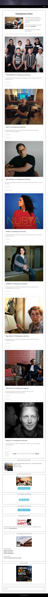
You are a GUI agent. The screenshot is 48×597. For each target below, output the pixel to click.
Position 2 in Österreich (8, 551)
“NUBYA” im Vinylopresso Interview (15, 231)
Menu (44, 6)
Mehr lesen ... (8, 82)
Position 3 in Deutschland (9, 553)
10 (33, 453)
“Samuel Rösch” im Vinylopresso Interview (17, 179)
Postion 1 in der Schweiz (8, 550)
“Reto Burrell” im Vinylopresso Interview (17, 388)
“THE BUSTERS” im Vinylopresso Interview (17, 75)
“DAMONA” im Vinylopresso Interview (16, 284)
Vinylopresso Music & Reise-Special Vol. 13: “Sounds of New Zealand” (28, 463)
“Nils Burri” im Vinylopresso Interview (16, 440)
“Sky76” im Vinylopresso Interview (15, 127)
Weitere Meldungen (13, 528)
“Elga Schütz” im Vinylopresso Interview (17, 336)
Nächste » (37, 453)
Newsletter (33, 26)
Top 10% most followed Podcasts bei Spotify (12, 557)
